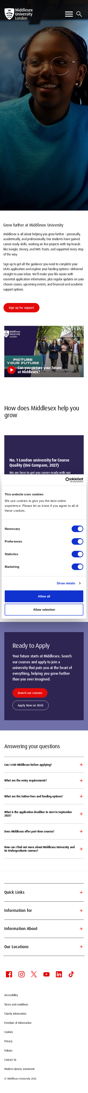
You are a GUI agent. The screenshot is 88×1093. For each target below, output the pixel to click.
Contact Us (10, 1060)
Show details (66, 583)
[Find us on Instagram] (21, 974)
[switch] (77, 541)
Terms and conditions (16, 1004)
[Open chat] (81, 1085)
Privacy (8, 1041)
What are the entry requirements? (25, 780)
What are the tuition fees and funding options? (33, 796)
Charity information (15, 1013)
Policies (8, 1050)
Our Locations (44, 947)
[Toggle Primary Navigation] (68, 14)
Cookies (8, 1032)
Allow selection (44, 609)
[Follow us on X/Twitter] (34, 974)
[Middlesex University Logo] (18, 14)
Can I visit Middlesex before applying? (28, 765)
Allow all (44, 596)
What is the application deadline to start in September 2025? (38, 813)
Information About (44, 929)
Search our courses (30, 693)
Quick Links (44, 892)
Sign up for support (21, 308)
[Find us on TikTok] (71, 974)
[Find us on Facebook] (9, 974)
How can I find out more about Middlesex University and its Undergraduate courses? (39, 848)
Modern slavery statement (19, 1069)
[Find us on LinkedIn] (59, 974)
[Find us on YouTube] (46, 974)
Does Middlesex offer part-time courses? (29, 831)
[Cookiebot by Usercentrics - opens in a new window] (65, 480)
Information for (44, 910)
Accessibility (11, 995)
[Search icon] (79, 14)
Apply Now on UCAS (30, 705)
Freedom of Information (17, 1023)
